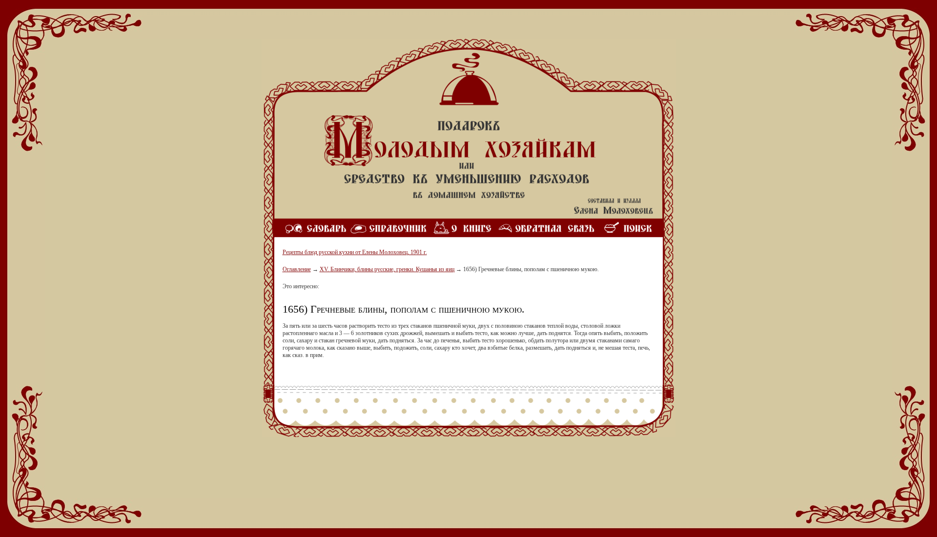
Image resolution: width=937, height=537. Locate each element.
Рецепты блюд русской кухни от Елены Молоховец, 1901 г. (355, 252)
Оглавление (297, 269)
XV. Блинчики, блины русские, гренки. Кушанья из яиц (387, 269)
